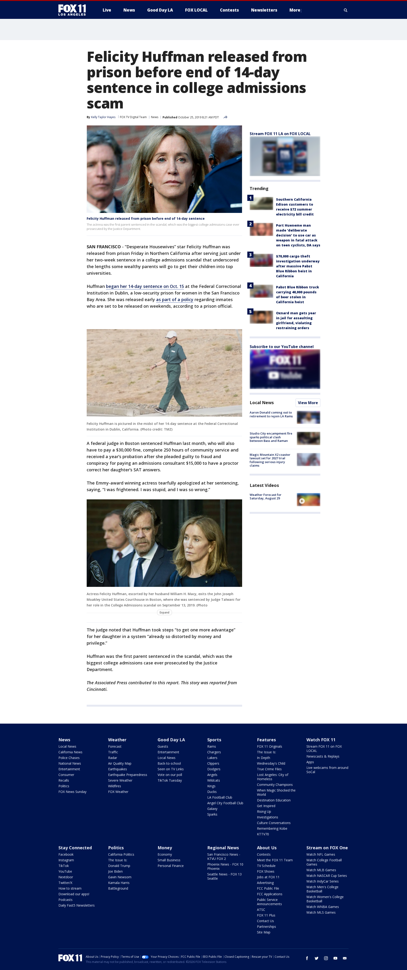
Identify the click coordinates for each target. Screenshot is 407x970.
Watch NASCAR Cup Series (326, 875)
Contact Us (265, 921)
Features (266, 739)
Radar (112, 757)
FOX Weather (118, 791)
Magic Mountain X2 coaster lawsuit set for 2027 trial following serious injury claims (270, 460)
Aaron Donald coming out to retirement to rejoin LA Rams (271, 414)
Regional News (223, 847)
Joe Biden (115, 871)
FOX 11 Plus (266, 915)
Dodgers (213, 769)
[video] (308, 499)
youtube (335, 958)
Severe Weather (120, 780)
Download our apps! (73, 894)
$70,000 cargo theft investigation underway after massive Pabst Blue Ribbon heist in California (298, 266)
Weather (117, 739)
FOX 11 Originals (269, 746)
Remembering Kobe (272, 828)
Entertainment (69, 769)
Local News (262, 402)
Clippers (213, 763)
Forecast (115, 746)
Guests (163, 746)
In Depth (263, 757)
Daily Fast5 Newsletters (76, 905)
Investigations (267, 817)
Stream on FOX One (327, 847)
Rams (211, 746)
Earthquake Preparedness (127, 774)
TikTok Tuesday (170, 780)
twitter (316, 958)
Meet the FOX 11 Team (275, 860)
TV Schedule (266, 865)
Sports (214, 739)
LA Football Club (219, 797)
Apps (310, 762)
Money (165, 847)
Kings (211, 786)
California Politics (121, 854)
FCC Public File (268, 888)
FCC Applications (269, 894)
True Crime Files (269, 769)
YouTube (65, 871)
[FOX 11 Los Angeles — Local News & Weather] (74, 10)
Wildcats (213, 780)
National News (69, 763)
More (294, 10)
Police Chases (69, 757)
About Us (267, 847)
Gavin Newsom (119, 877)
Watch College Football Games (324, 862)
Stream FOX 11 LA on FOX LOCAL (280, 133)
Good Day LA (171, 739)
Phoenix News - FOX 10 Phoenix (225, 866)
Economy (165, 854)
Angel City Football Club (225, 803)
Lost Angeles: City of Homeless (272, 776)
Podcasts (65, 899)
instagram (326, 958)
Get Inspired (266, 806)
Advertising (265, 882)
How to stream (69, 888)
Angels (212, 774)
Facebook (65, 854)
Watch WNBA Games (322, 906)
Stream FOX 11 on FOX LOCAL (324, 748)
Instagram (66, 860)
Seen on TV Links (171, 769)
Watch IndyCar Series (322, 881)
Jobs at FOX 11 (268, 877)
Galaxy (212, 808)
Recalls (63, 780)
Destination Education (274, 800)
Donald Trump (119, 865)
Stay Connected (75, 847)
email (345, 958)
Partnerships (266, 926)
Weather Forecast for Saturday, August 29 (265, 497)
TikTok (63, 865)
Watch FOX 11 (320, 739)
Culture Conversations (274, 823)
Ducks (212, 791)
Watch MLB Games (321, 870)
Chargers (214, 752)
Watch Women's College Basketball (325, 899)
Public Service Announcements (269, 901)
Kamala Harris (119, 882)
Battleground (118, 888)
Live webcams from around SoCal (327, 769)
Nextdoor (65, 877)
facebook (307, 958)
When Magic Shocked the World (276, 792)
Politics (63, 786)
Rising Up (264, 811)
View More (308, 402)
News (154, 117)
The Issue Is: (266, 752)
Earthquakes (117, 769)
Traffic (113, 752)
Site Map (263, 932)
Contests (264, 854)
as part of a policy (174, 299)
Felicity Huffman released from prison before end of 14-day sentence (146, 218)
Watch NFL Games (320, 854)
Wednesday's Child (271, 763)
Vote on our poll (170, 774)
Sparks (212, 814)
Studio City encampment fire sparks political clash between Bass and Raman (271, 437)
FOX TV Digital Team (133, 117)
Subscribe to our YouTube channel (282, 346)
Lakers (212, 757)
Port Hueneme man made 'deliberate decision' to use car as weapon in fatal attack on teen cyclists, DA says (298, 235)
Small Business (169, 860)
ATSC (261, 909)
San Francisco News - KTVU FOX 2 (223, 856)
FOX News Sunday (72, 791)
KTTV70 (263, 834)
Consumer (66, 774)
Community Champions (275, 784)
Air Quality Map (119, 763)
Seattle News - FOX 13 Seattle (224, 876)
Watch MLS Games (321, 912)
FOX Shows (265, 871)
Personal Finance (171, 865)
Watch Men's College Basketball (322, 889)
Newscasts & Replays (322, 756)
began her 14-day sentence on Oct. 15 (145, 286)
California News (70, 752)
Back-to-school (169, 763)
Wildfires (114, 786)
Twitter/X (65, 882)
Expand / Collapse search (346, 10)
